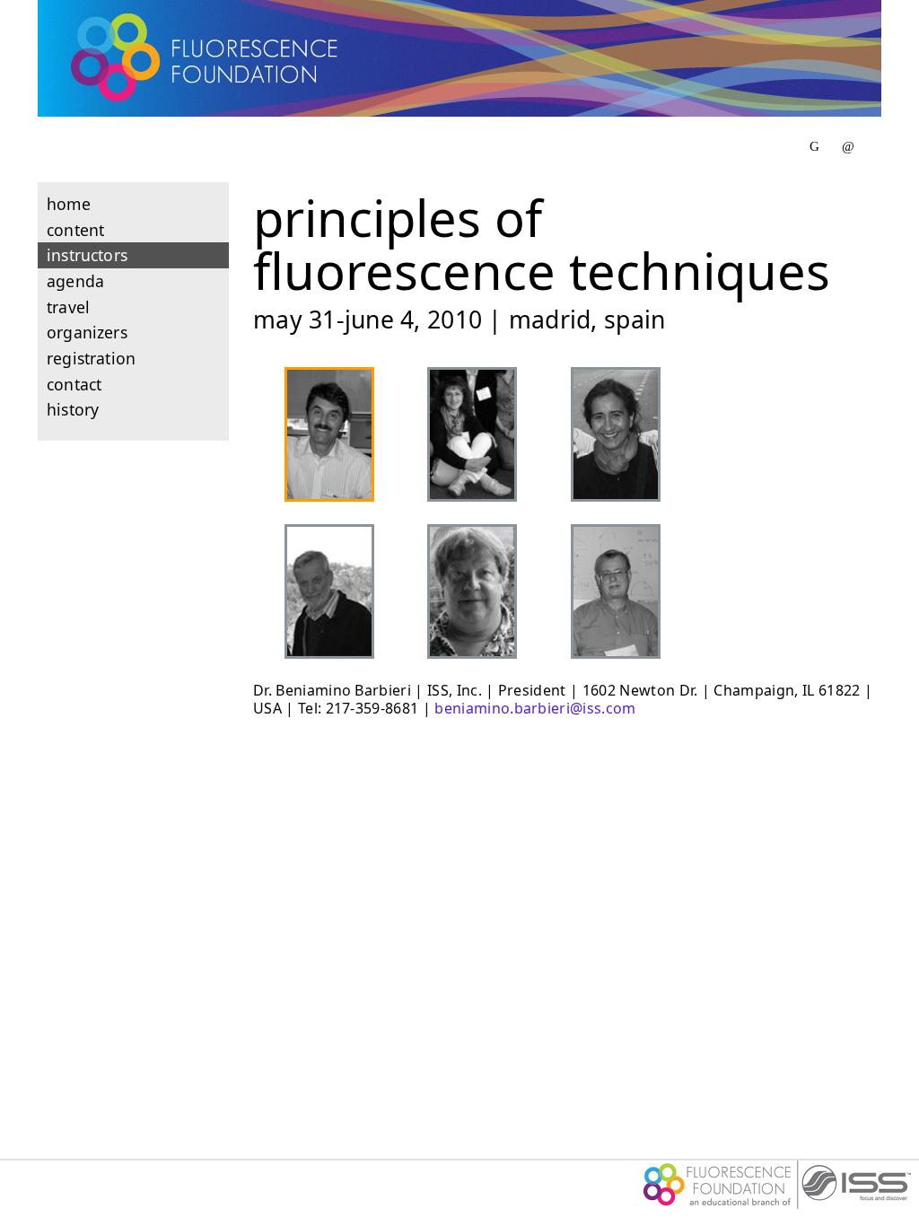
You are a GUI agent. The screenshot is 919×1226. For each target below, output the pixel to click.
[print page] (814, 145)
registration (91, 358)
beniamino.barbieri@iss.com (534, 708)
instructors (87, 255)
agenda (75, 281)
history (73, 409)
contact (74, 384)
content (75, 230)
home (69, 204)
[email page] (848, 145)
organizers (87, 332)
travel (68, 307)
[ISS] (777, 1203)
